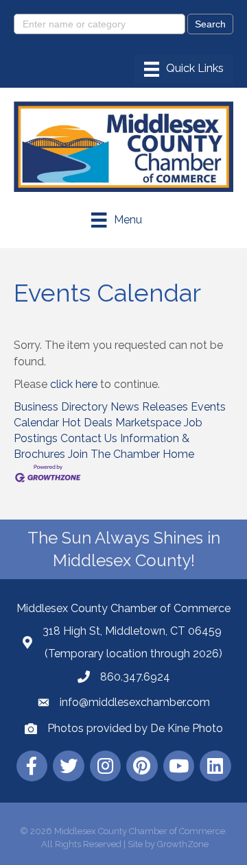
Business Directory (61, 406)
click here (73, 384)
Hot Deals (87, 422)
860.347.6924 (135, 676)
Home (178, 454)
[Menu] (183, 69)
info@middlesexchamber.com (135, 702)
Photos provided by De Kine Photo (135, 728)
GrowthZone (183, 844)
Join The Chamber (114, 454)
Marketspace (148, 422)
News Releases (149, 406)
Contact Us (88, 438)
